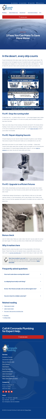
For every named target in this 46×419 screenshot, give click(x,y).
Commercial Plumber (7, 359)
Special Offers (32, 3)
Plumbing (6, 315)
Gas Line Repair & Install (8, 362)
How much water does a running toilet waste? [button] (16, 274)
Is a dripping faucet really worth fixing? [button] (14, 281)
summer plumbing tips (15, 253)
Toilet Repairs (5, 366)
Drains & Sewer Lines (7, 371)
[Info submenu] (41, 12)
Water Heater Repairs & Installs (10, 378)
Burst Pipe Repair (6, 369)
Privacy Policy (28, 410)
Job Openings (15, 3)
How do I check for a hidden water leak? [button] (15, 296)
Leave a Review (23, 3)
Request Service (41, 3)
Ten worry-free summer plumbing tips (13, 311)
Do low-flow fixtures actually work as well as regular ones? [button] (20, 288)
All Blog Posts (6, 317)
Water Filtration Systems (8, 376)
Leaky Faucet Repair (7, 373)
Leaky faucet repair (9, 308)
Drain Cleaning (6, 364)
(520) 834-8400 (23, 17)
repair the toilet (34, 128)
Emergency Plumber (7, 357)
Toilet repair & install (9, 306)
